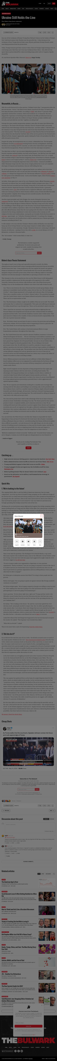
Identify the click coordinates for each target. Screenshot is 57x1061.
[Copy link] (17, 541)
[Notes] (34, 541)
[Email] (28, 541)
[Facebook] (22, 541)
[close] (42, 516)
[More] (40, 541)
